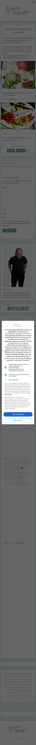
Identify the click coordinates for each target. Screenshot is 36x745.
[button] (18, 379)
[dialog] (18, 372)
